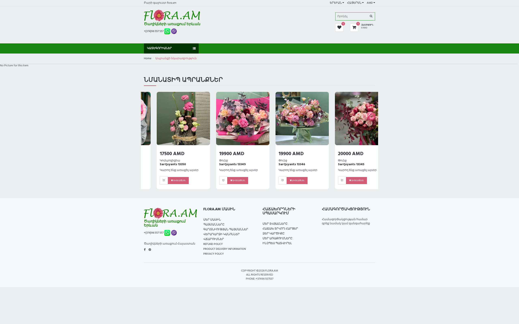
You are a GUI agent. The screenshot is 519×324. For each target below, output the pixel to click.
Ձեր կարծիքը (273, 233)
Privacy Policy (213, 254)
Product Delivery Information (224, 249)
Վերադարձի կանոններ (221, 234)
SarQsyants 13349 (219, 164)
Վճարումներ (213, 239)
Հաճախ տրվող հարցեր (280, 228)
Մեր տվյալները (275, 224)
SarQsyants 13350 (160, 164)
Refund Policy (213, 244)
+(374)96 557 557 (154, 31)
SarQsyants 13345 (338, 164)
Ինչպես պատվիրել (277, 243)
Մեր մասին (212, 220)
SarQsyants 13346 (279, 164)
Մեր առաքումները (277, 238)
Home (147, 58)
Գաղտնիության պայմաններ (225, 229)
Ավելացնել (166, 180)
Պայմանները (213, 224)
